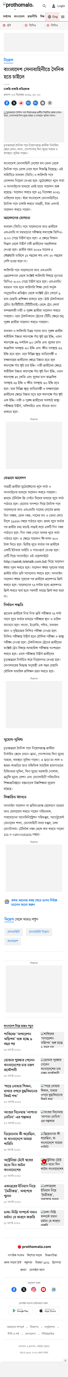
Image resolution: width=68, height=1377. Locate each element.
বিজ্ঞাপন (34, 1327)
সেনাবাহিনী (14, 932)
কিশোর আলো (34, 1255)
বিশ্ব (42, 16)
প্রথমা (23, 1270)
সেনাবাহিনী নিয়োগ (39, 932)
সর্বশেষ (7, 16)
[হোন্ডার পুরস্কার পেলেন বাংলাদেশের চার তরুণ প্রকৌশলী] (52, 1068)
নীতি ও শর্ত (13, 1334)
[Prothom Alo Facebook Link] (16, 1290)
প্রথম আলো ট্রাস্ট (12, 1263)
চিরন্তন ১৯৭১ (42, 1263)
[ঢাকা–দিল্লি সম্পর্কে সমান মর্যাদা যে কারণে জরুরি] (52, 1218)
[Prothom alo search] (44, 6)
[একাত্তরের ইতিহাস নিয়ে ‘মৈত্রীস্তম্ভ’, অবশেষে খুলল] (52, 1194)
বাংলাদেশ (19, 16)
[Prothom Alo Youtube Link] (45, 1290)
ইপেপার (56, 1263)
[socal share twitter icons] (14, 105)
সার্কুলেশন (50, 1327)
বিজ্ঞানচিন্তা (51, 1255)
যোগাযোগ (30, 1334)
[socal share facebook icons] (7, 105)
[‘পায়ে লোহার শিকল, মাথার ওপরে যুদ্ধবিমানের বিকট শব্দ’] (52, 1094)
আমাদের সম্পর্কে (15, 1327)
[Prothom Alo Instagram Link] (35, 1290)
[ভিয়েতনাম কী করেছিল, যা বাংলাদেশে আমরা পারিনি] (52, 1142)
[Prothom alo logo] (34, 1247)
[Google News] (53, 1290)
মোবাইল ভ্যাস (37, 1270)
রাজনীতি (32, 16)
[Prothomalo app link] (20, 1311)
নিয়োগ (8, 60)
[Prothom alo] (19, 6)
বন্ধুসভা (28, 1263)
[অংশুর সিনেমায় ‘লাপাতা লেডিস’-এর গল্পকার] (52, 1118)
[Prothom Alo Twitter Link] (26, 1290)
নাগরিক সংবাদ (16, 1255)
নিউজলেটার (48, 1334)
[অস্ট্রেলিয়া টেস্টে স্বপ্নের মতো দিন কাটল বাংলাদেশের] (52, 1168)
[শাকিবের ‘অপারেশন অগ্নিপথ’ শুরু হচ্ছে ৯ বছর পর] (52, 1042)
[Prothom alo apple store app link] (47, 1311)
